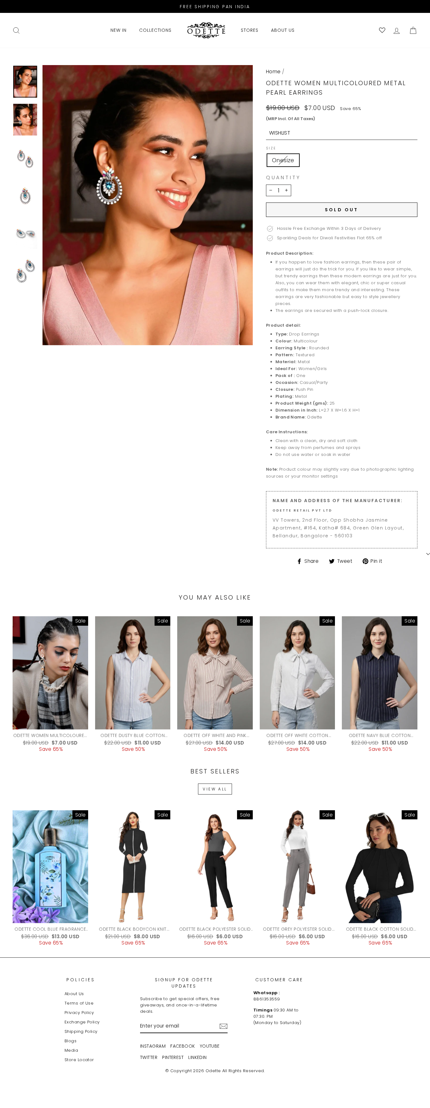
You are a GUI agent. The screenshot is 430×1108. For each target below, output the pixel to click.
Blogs (70, 1041)
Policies (80, 980)
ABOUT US (283, 30)
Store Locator (79, 1060)
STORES (249, 30)
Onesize (283, 160)
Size (271, 148)
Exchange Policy (82, 1022)
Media (71, 1050)
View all (215, 789)
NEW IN (118, 30)
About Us (74, 994)
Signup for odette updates (184, 983)
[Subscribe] (223, 1026)
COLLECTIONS (155, 30)
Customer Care (279, 980)
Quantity (283, 177)
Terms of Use (79, 1003)
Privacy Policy (79, 1013)
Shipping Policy (81, 1031)
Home (273, 71)
